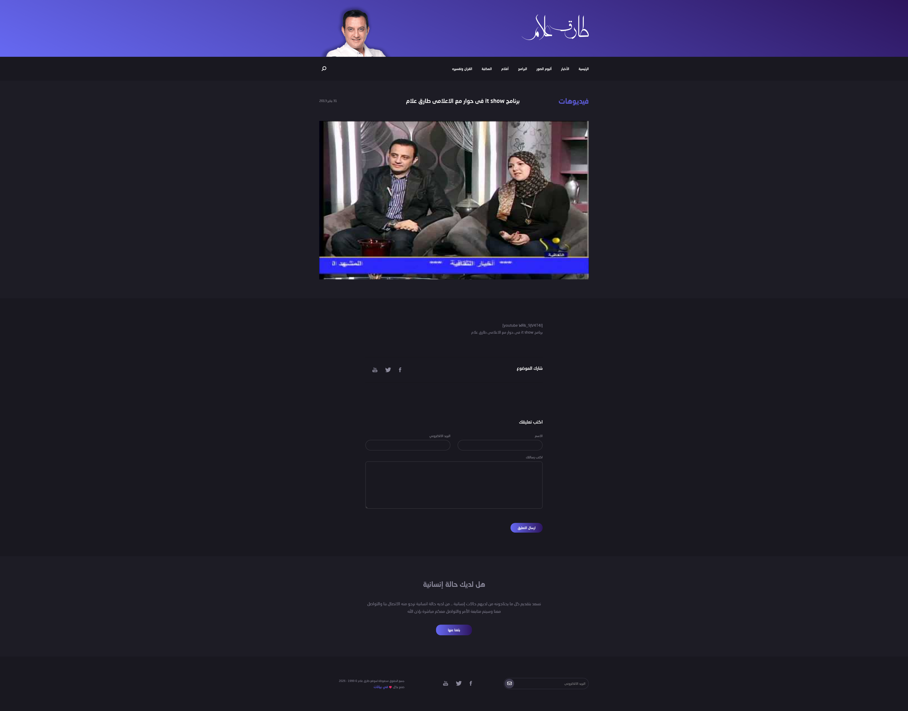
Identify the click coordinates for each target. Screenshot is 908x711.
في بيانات (381, 687)
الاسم (539, 436)
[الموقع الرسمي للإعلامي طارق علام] (555, 27)
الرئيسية (584, 69)
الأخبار (565, 69)
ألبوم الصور (544, 69)
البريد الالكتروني (439, 436)
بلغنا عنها (454, 630)
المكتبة (487, 69)
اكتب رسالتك (534, 457)
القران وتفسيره (462, 69)
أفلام (505, 69)
